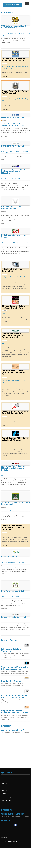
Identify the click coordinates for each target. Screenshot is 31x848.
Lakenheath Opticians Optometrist (11, 650)
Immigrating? (5, 803)
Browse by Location (6, 800)
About (3, 786)
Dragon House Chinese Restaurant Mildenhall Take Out (15, 711)
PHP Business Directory (12, 841)
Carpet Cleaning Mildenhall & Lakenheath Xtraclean (14, 667)
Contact (4, 793)
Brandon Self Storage (11, 681)
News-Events (5, 790)
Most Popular (5, 783)
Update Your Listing (6, 797)
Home (3, 776)
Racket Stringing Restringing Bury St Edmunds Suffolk (14, 696)
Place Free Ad (5, 780)
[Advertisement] (15, 752)
